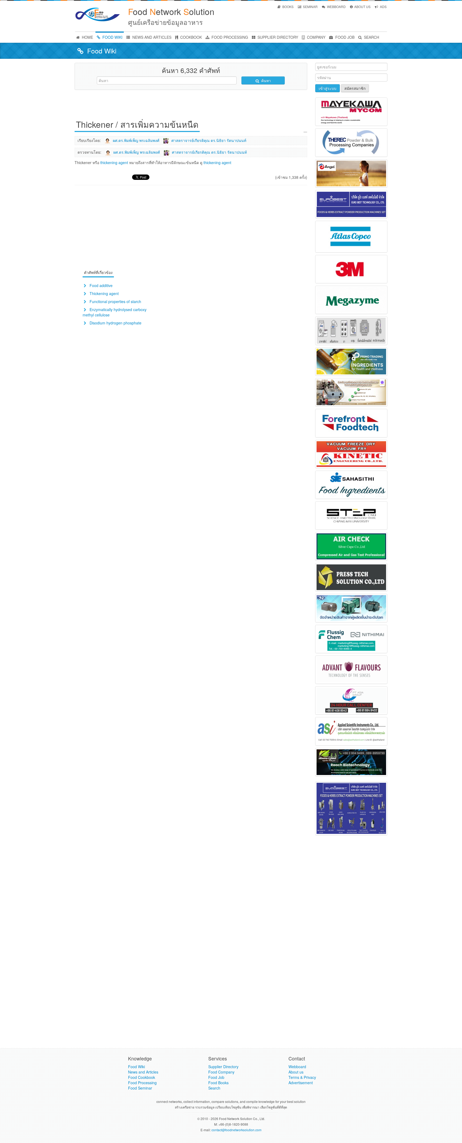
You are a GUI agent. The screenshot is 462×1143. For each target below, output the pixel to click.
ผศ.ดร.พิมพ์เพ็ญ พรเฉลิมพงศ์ (136, 140)
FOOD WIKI (111, 37)
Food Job (216, 1077)
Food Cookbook (141, 1077)
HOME (87, 37)
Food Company (221, 1072)
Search (214, 1088)
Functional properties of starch (115, 301)
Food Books (218, 1082)
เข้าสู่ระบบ (327, 88)
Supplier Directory (223, 1066)
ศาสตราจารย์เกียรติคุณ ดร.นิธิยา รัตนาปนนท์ (208, 140)
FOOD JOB (344, 37)
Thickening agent (104, 293)
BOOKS (288, 6)
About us (295, 1072)
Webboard (297, 1066)
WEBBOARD (336, 6)
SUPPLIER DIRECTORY (277, 37)
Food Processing (142, 1082)
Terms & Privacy (302, 1077)
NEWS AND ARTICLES (151, 37)
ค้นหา (265, 80)
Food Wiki (136, 1066)
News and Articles (143, 1072)
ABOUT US (362, 6)
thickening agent (114, 162)
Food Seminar (140, 1088)
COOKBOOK (190, 37)
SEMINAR (310, 6)
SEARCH (371, 37)
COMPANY (315, 37)
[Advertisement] (191, 106)
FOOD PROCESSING (229, 37)
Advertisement (300, 1082)
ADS (383, 6)
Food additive (101, 285)
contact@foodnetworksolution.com (236, 1129)
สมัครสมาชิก (354, 88)
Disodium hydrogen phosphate (115, 323)
